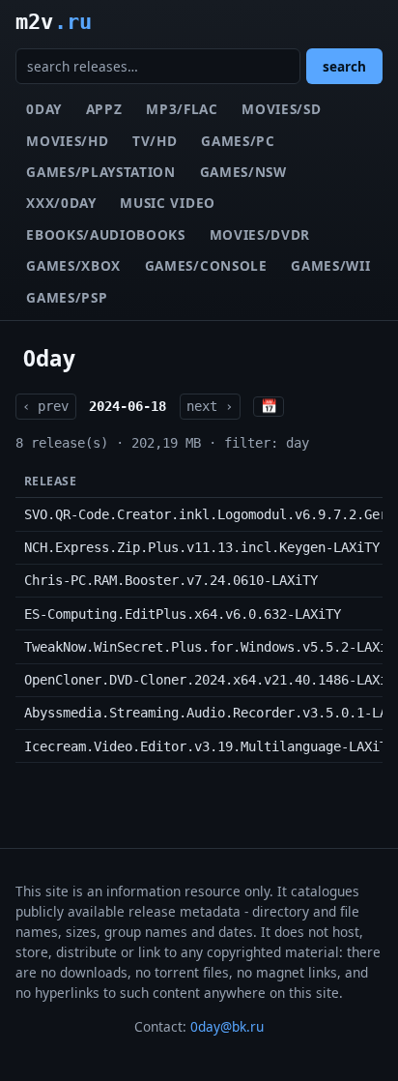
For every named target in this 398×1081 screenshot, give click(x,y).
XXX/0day (61, 202)
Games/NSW (243, 171)
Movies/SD (281, 109)
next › (209, 406)
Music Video (167, 202)
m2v (53, 21)
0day (44, 109)
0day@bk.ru (227, 1026)
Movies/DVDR (260, 234)
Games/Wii (330, 265)
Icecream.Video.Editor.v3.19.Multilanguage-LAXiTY (209, 746)
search (344, 66)
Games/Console (206, 265)
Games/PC (237, 140)
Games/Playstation (101, 171)
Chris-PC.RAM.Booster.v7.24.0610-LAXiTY (171, 580)
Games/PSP (66, 297)
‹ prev (45, 406)
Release (50, 481)
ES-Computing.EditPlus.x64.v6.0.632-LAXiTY (182, 614)
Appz (104, 109)
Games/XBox (73, 265)
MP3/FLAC (181, 109)
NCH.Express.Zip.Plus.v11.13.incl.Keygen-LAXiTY (202, 547)
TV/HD (154, 140)
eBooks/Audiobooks (105, 234)
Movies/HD (67, 140)
